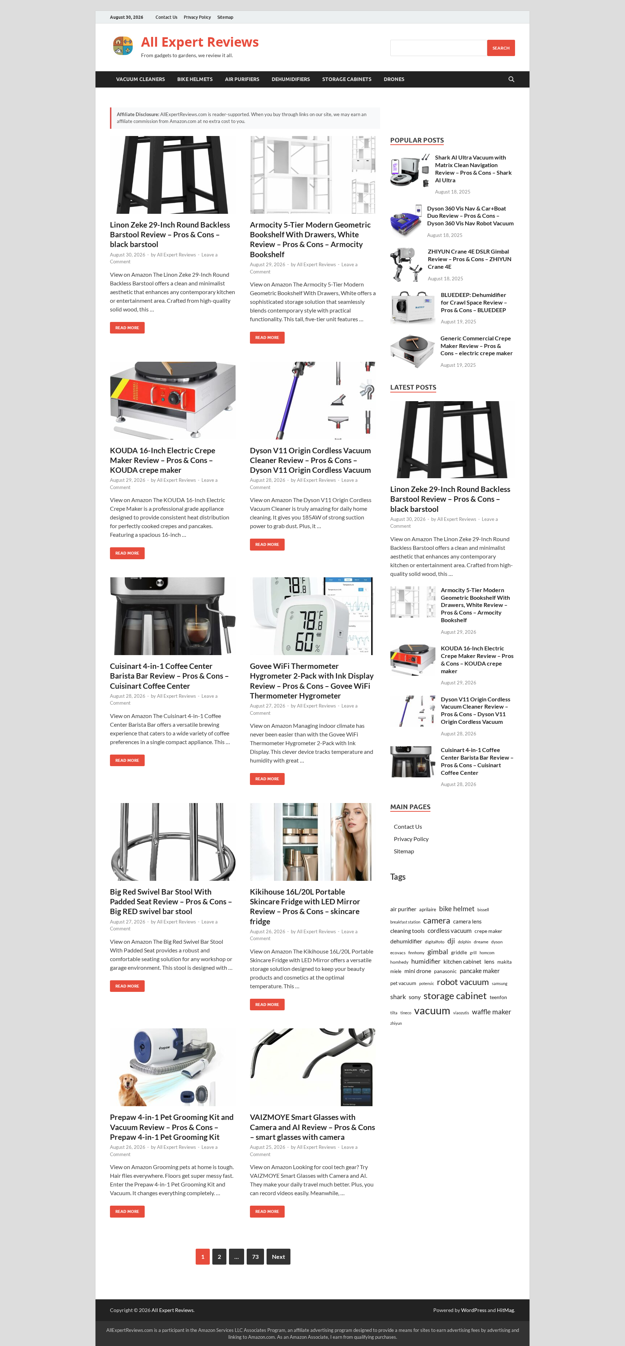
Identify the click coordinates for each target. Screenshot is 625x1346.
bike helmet (457, 908)
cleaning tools (407, 930)
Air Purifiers (242, 79)
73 (255, 1256)
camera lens (467, 921)
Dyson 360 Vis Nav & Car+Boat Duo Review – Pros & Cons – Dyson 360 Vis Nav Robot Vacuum (470, 216)
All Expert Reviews (200, 42)
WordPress (473, 1310)
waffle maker (491, 1011)
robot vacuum (463, 982)
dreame (481, 941)
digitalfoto (435, 941)
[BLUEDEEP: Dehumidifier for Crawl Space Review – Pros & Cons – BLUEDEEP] (412, 295)
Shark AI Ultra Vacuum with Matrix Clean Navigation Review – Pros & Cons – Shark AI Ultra (473, 168)
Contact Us (166, 17)
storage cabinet (455, 995)
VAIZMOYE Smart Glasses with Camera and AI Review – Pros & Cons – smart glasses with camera (312, 1126)
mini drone (417, 971)
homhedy (399, 962)
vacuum (432, 1010)
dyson (497, 941)
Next (278, 1256)
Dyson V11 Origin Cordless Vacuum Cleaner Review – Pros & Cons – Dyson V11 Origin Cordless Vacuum (310, 460)
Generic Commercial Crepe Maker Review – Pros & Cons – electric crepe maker (477, 346)
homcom (487, 952)
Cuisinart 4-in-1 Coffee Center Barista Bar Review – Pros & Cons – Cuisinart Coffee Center (169, 675)
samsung (499, 983)
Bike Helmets (195, 79)
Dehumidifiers (291, 79)
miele (395, 971)
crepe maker (488, 931)
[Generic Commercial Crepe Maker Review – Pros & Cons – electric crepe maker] (412, 338)
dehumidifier (406, 941)
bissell (483, 909)
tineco (405, 1012)
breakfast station (405, 922)
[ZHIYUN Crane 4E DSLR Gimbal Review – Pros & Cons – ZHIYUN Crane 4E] (406, 252)
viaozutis (461, 1012)
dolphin (464, 941)
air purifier (403, 909)
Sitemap (225, 17)
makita (504, 962)
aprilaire (427, 909)
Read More (124, 326)
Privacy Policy (197, 17)
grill (473, 952)
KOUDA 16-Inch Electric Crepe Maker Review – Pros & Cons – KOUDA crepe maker (162, 460)
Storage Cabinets (346, 79)
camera (436, 920)
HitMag (505, 1310)
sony (415, 997)
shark (398, 997)
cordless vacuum (450, 930)
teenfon (498, 997)
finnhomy (416, 952)
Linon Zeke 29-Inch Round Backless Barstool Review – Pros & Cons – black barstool (170, 234)
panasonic (445, 971)
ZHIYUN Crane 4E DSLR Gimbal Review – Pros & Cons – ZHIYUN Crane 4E (469, 259)
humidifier (426, 961)
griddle (459, 952)
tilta (393, 1012)
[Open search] (511, 79)
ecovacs (397, 952)
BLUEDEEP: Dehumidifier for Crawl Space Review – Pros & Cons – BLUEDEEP (474, 302)
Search (501, 48)
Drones (394, 79)
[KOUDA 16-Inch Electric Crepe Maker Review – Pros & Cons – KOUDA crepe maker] (173, 401)
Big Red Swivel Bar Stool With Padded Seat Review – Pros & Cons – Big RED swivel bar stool (171, 901)
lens (489, 961)
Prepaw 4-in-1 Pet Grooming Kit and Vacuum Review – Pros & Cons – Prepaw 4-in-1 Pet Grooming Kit (172, 1126)
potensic (426, 983)
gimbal (438, 951)
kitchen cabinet (462, 961)
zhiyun (396, 1023)
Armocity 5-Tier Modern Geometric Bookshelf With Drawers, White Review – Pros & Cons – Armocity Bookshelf (475, 604)
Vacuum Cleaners (140, 79)
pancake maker (480, 971)
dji (451, 941)
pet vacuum (403, 983)
